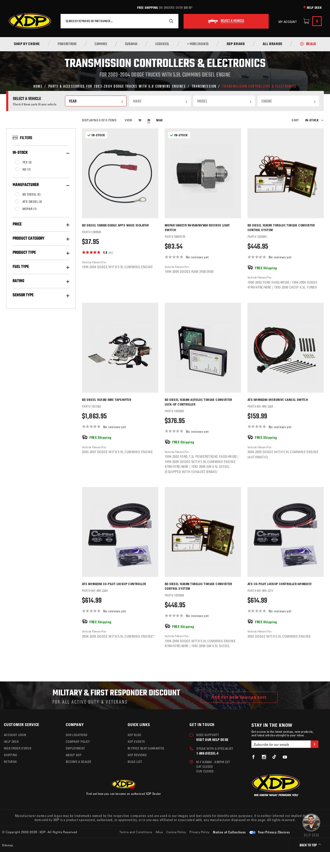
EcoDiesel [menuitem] (162, 44)
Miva (159, 832)
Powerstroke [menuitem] (67, 44)
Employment (75, 748)
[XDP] (30, 21)
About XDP (73, 755)
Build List (135, 762)
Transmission (204, 85)
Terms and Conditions (135, 832)
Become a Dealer (78, 762)
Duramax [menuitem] (131, 44)
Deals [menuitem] (311, 44)
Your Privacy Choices (273, 832)
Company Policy (78, 741)
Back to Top (309, 845)
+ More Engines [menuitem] (198, 44)
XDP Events (136, 741)
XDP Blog (134, 735)
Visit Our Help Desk (212, 739)
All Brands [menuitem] (272, 44)
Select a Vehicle (232, 21)
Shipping (10, 755)
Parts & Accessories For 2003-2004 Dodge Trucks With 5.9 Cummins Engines (117, 85)
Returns (10, 762)
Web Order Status (17, 748)
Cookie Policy (176, 832)
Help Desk (314, 7)
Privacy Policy (199, 832)
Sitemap (7, 845)
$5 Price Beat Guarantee (146, 748)
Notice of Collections (229, 832)
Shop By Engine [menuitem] (27, 44)
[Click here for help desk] (311, 825)
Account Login (15, 735)
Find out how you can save (239, 697)
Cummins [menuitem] (101, 44)
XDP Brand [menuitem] (236, 44)
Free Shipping (147, 7)
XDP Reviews (137, 755)
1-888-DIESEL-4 (207, 753)
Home (38, 85)
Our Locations (76, 735)
